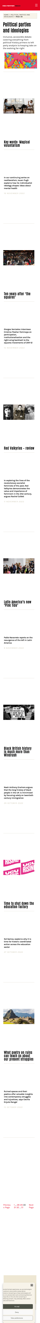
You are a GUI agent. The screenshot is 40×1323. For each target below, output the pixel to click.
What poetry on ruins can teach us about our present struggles (18, 1055)
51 (22, 1207)
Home (6, 15)
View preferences (17, 1318)
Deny (17, 1312)
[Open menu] (36, 5)
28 (18, 1205)
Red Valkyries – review (19, 448)
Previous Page (7, 1206)
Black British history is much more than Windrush (17, 751)
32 (17, 1207)
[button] (32, 1285)
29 (21, 1205)
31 (15, 1207)
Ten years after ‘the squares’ (17, 295)
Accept (16, 1306)
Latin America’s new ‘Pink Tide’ (17, 603)
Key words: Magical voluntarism (17, 143)
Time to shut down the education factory (19, 904)
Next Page (31, 1206)
